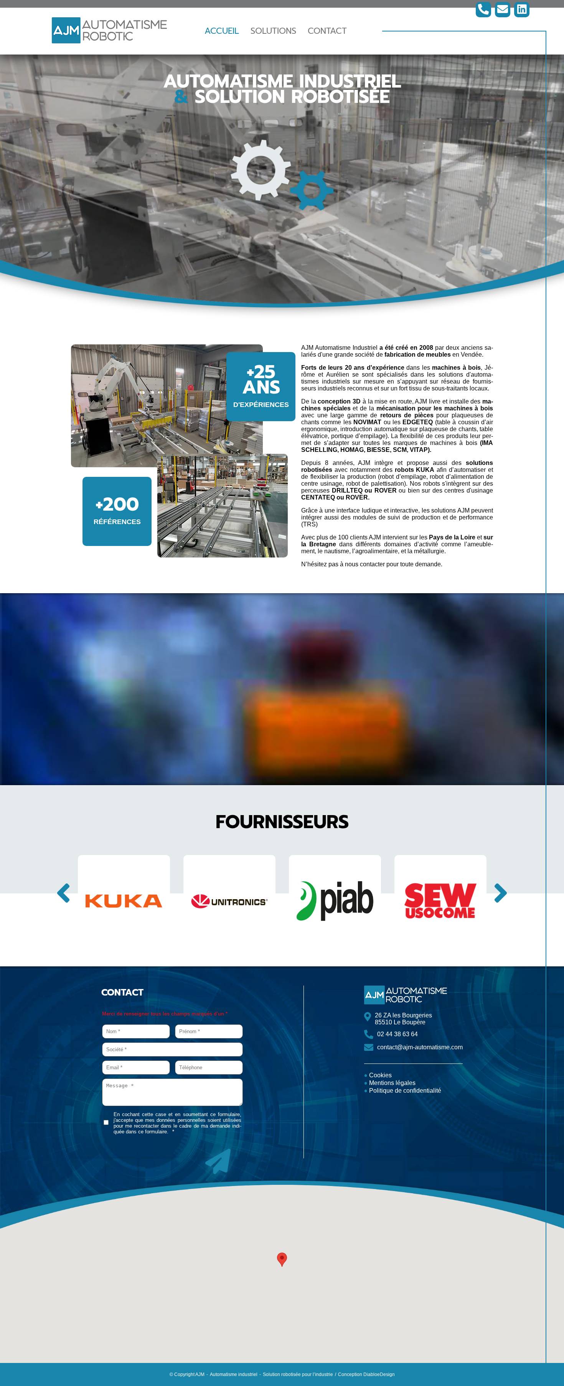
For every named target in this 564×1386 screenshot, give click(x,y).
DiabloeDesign (379, 1374)
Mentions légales (392, 1083)
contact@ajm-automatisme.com (420, 1047)
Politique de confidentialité (405, 1090)
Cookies (380, 1075)
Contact (327, 31)
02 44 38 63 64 (397, 1034)
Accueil (221, 31)
